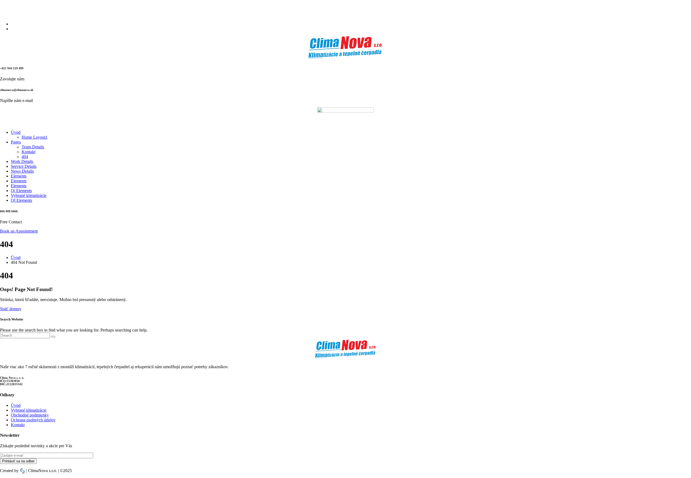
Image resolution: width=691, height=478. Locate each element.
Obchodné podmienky (30, 415)
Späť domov (10, 308)
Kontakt (18, 424)
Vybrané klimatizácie (28, 410)
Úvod (16, 405)
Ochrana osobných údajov (33, 420)
